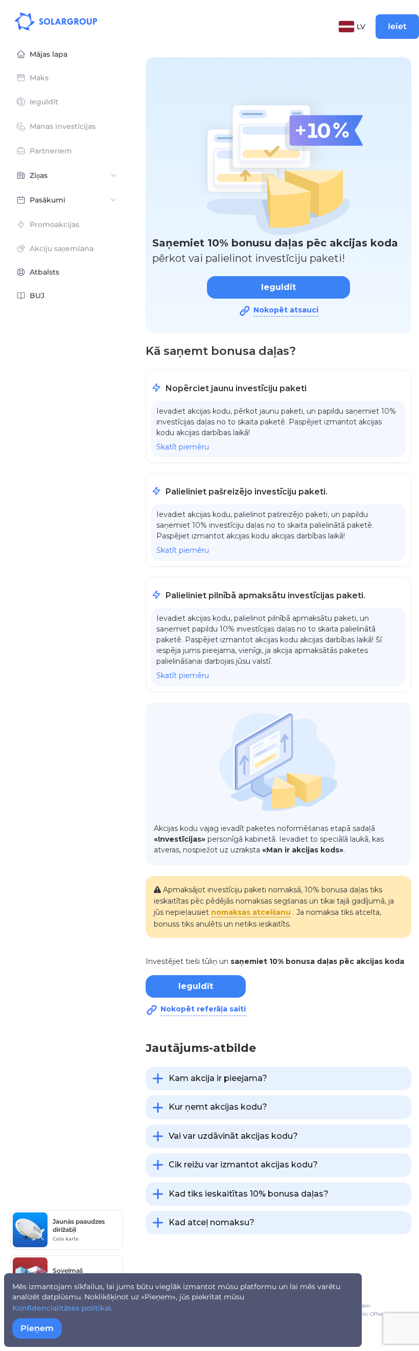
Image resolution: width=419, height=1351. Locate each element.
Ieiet (397, 26)
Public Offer (367, 1314)
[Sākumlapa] (55, 21)
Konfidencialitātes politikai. (62, 1308)
